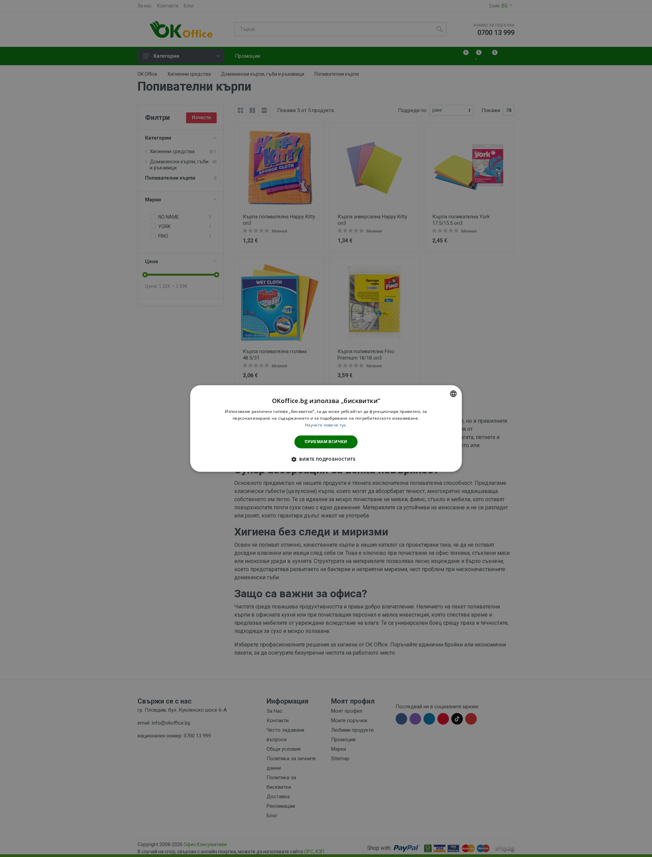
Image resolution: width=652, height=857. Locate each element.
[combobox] (453, 393)
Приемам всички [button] (326, 441)
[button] (326, 459)
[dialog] (326, 428)
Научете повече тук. (326, 425)
